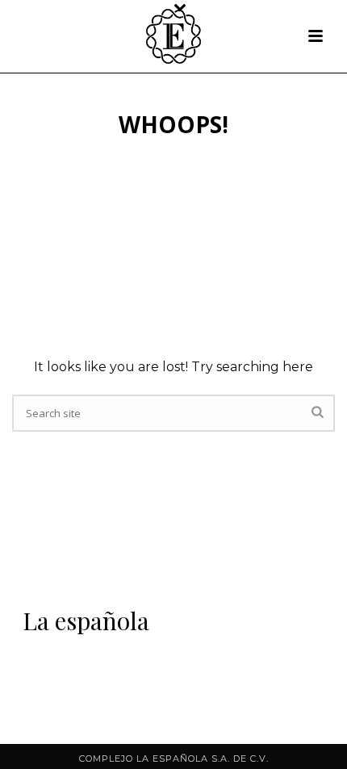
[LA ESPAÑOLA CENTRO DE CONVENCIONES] (173, 36)
